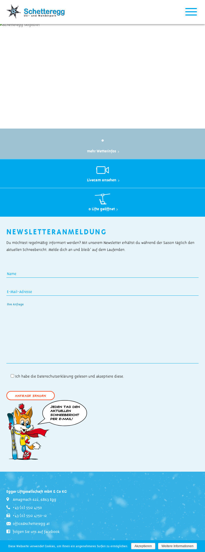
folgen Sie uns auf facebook (36, 532)
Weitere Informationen (177, 546)
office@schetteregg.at (31, 524)
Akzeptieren (143, 546)
